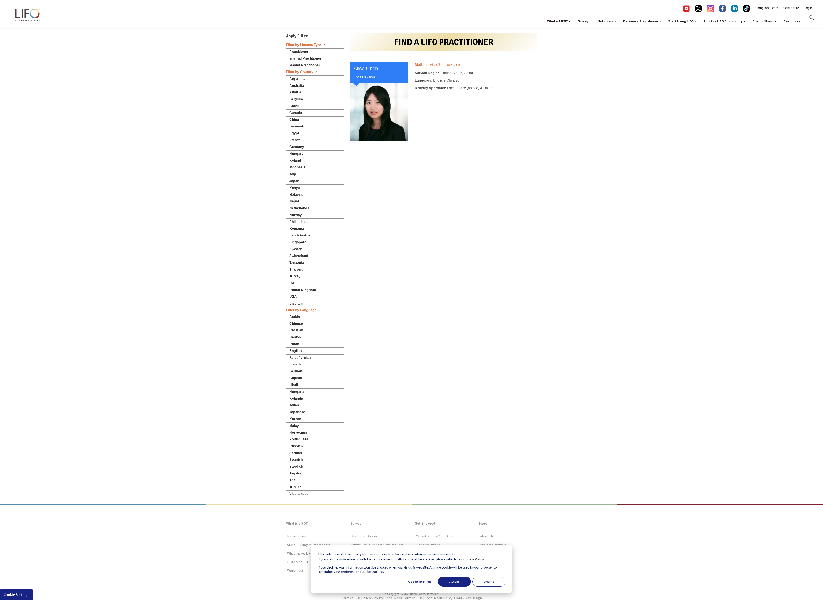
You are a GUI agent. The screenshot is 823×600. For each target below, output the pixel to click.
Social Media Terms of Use (404, 598)
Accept (454, 581)
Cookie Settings (419, 581)
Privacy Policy (373, 598)
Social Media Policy (438, 598)
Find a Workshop (428, 545)
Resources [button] (792, 21)
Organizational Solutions (434, 536)
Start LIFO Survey (364, 536)
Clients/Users (763, 21)
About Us (486, 536)
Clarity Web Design (468, 598)
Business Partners (493, 545)
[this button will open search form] (811, 17)
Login (808, 8)
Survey (583, 21)
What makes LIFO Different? (307, 553)
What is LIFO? (557, 21)
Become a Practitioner (640, 21)
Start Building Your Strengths (308, 545)
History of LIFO (298, 562)
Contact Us (791, 8)
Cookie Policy (473, 559)
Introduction (296, 536)
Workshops (295, 570)
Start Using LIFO (681, 21)
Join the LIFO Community (723, 21)
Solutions (605, 21)
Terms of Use (351, 598)
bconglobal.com (767, 8)
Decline (489, 581)
